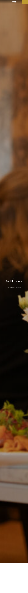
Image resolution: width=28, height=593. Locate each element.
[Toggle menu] (2, 2)
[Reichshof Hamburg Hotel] (14, 2)
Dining (14, 278)
